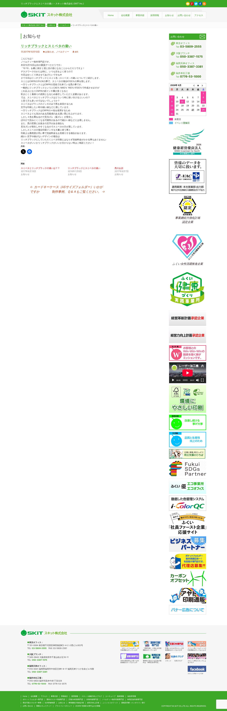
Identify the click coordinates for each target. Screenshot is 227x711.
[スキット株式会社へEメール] (188, 3)
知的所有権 (131, 696)
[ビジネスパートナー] (187, 544)
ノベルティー (62, 51)
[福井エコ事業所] (187, 485)
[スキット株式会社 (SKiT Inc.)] (46, 14)
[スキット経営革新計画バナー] (187, 318)
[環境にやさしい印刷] (187, 398)
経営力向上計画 (93, 703)
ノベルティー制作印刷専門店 (113, 699)
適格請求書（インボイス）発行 (133, 703)
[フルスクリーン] (202, 380)
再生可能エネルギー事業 (32, 703)
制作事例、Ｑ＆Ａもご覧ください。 (78, 191)
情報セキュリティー (44, 706)
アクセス (198, 15)
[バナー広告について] (187, 609)
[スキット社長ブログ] (174, 656)
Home (111, 15)
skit (76, 51)
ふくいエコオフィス (110, 703)
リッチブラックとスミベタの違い (84, 168)
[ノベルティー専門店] (197, 644)
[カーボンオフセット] (187, 578)
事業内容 (140, 15)
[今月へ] (198, 85)
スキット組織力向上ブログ (92, 696)
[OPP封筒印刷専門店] (129, 656)
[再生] (173, 380)
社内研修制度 (50, 703)
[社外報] (187, 352)
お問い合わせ (184, 15)
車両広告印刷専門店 (135, 699)
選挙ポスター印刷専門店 (55, 699)
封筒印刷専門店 (92, 699)
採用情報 (154, 15)
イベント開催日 (182, 123)
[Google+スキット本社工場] (192, 3)
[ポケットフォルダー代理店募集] (187, 561)
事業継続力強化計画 (76, 703)
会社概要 (125, 15)
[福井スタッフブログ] (197, 656)
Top (218, 694)
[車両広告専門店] (152, 656)
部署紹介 (64, 696)
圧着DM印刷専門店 (76, 699)
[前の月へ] (192, 85)
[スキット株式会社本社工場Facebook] (200, 3)
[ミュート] (197, 380)
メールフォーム (202, 36)
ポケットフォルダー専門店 (33, 699)
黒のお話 (119, 168)
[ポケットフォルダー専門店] (129, 644)
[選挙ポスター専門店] (152, 644)
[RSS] (204, 3)
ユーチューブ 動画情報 (114, 696)
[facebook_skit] (197, 669)
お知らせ (169, 15)
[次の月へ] (203, 85)
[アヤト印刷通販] (187, 595)
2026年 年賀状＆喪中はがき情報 (87, 706)
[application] (187, 372)
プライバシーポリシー (63, 706)
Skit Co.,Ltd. (180, 706)
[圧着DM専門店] (174, 644)
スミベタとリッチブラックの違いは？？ (40, 168)
